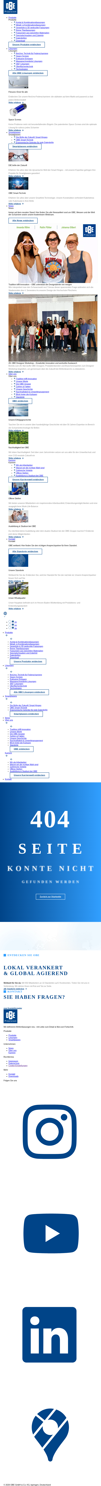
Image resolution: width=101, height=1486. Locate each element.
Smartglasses (14, 1040)
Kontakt (11, 1074)
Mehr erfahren (14, 102)
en (15, 625)
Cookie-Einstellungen (17, 1066)
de (15, 628)
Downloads (13, 1076)
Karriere (12, 1053)
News (11, 1048)
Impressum (13, 1061)
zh (15, 622)
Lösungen (12, 1038)
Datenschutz (13, 1063)
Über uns (12, 1050)
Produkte (12, 1035)
